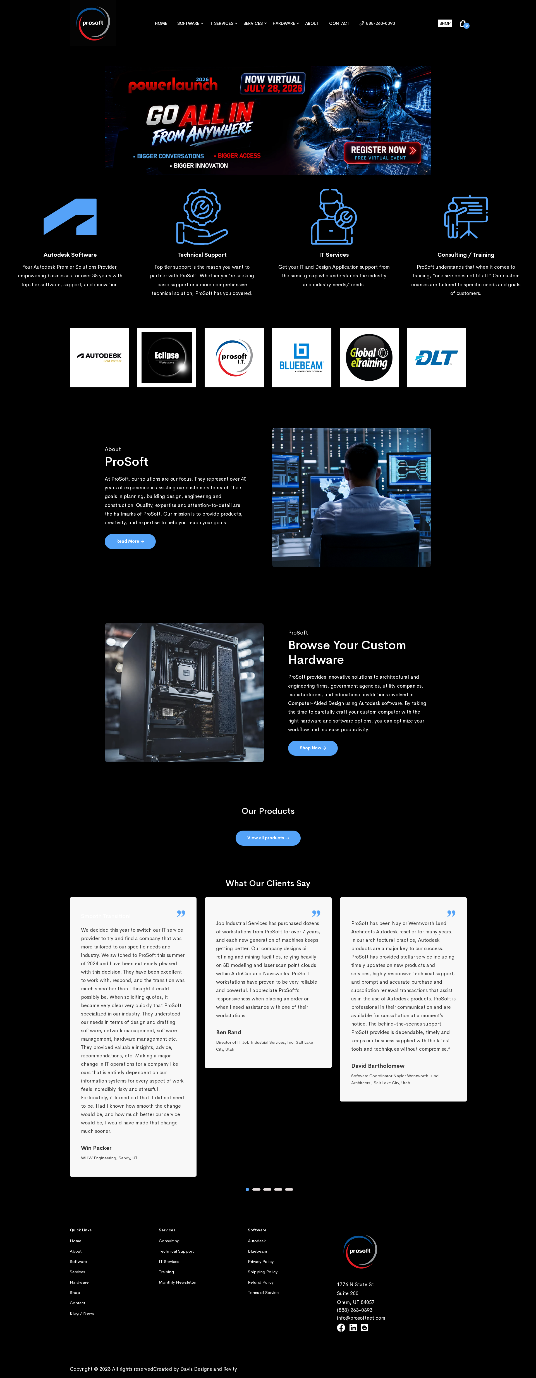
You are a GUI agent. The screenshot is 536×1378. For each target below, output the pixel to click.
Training (166, 1271)
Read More (128, 541)
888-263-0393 (380, 23)
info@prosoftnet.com (361, 1318)
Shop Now (311, 747)
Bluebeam (257, 1251)
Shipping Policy (262, 1271)
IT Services (221, 23)
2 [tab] (256, 1189)
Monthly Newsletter (178, 1282)
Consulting (169, 1240)
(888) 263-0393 (354, 1310)
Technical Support (176, 1251)
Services (253, 23)
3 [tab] (267, 1189)
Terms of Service (263, 1292)
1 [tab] (247, 1189)
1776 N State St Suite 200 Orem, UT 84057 (356, 1293)
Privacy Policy (261, 1261)
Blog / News (82, 1313)
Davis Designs (196, 1369)
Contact (339, 23)
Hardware (284, 23)
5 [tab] (289, 1189)
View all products (266, 837)
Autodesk (257, 1240)
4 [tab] (278, 1189)
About (312, 23)
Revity (230, 1369)
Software (188, 23)
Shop (445, 23)
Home (161, 23)
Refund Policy (261, 1282)
